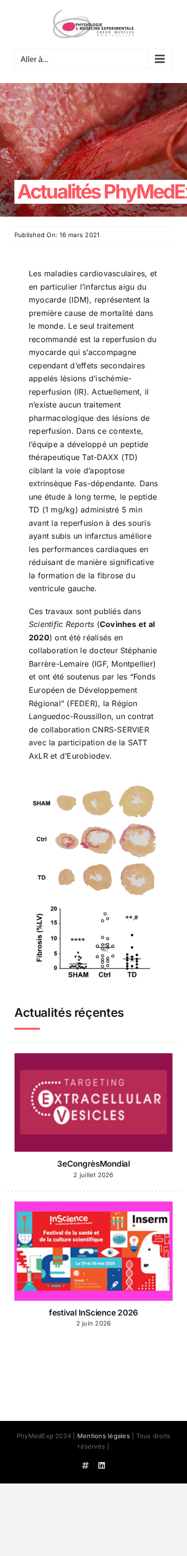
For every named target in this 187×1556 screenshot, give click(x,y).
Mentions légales (103, 1436)
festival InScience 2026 (93, 1312)
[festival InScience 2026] (93, 1251)
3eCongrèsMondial (93, 1164)
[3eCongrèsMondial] (93, 1102)
